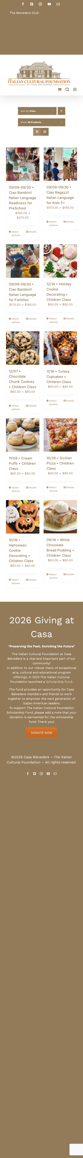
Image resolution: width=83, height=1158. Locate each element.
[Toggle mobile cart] (60, 89)
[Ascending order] (61, 111)
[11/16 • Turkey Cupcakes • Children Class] (60, 348)
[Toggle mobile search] (67, 89)
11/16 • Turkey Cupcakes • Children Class (59, 376)
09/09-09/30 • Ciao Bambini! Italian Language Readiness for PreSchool (22, 197)
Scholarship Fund (59, 682)
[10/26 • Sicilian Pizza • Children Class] (60, 435)
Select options (16, 233)
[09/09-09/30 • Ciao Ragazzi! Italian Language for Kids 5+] (60, 164)
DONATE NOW (41, 733)
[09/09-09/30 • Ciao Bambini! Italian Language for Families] (22, 261)
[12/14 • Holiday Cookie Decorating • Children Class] (60, 261)
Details (32, 231)
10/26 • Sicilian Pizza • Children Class (60, 463)
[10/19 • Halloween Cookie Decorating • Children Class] (22, 517)
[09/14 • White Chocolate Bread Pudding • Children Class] (60, 516)
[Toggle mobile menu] (75, 89)
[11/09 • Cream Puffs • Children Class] (22, 435)
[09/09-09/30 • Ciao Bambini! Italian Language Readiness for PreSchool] (22, 164)
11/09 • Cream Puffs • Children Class (22, 463)
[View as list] (44, 132)
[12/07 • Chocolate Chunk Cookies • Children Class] (22, 348)
